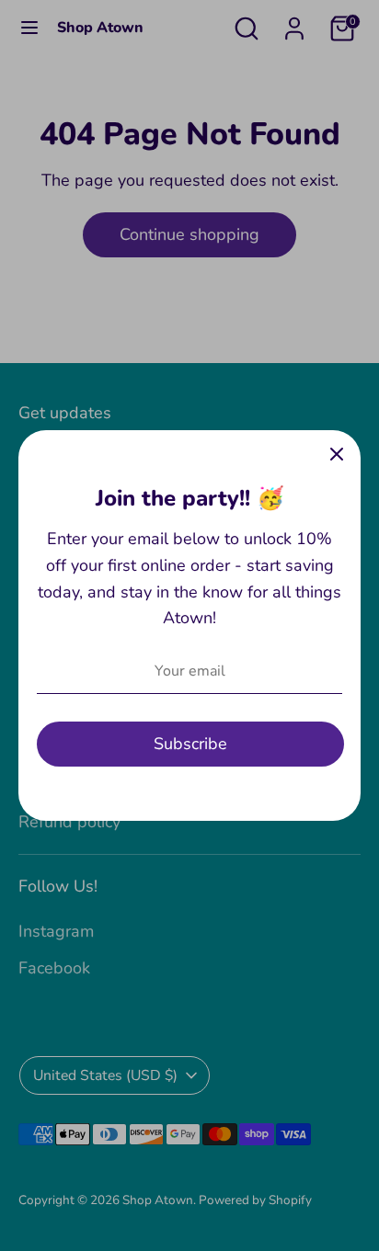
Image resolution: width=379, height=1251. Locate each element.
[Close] (336, 454)
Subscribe (190, 744)
